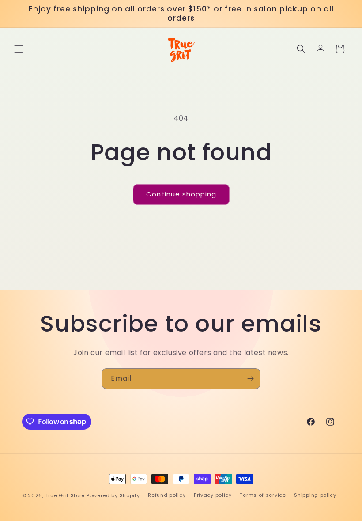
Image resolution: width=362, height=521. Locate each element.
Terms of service (263, 494)
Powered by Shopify (113, 495)
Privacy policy (213, 494)
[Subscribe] (250, 378)
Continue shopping (181, 194)
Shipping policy (315, 494)
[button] (18, 49)
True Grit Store (65, 495)
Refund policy (166, 494)
